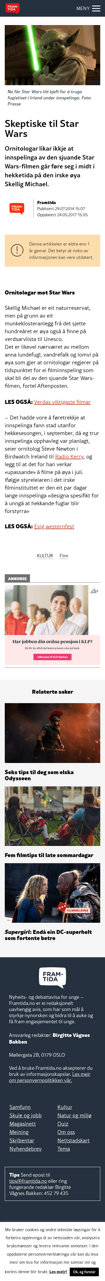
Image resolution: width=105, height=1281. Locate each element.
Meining (19, 1132)
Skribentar (22, 1140)
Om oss (66, 1132)
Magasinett (23, 1123)
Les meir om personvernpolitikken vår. (49, 1077)
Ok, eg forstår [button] (84, 1271)
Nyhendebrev (26, 1148)
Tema (63, 1148)
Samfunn (20, 1107)
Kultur (64, 1107)
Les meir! (58, 1271)
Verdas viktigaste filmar (62, 402)
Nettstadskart (73, 1140)
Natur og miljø (74, 1115)
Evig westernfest (54, 526)
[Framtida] (12, 8)
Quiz (62, 1123)
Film (64, 556)
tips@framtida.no (28, 1180)
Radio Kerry (69, 456)
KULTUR (45, 556)
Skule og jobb (26, 1115)
